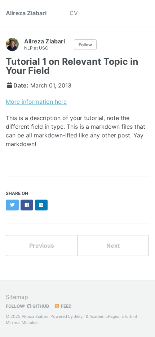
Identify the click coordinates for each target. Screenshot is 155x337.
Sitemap (17, 296)
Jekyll (79, 316)
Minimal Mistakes (22, 322)
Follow (85, 44)
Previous (41, 245)
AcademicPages (104, 316)
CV (74, 13)
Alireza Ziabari (26, 13)
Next (113, 245)
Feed (66, 306)
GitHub (40, 306)
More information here (36, 101)
